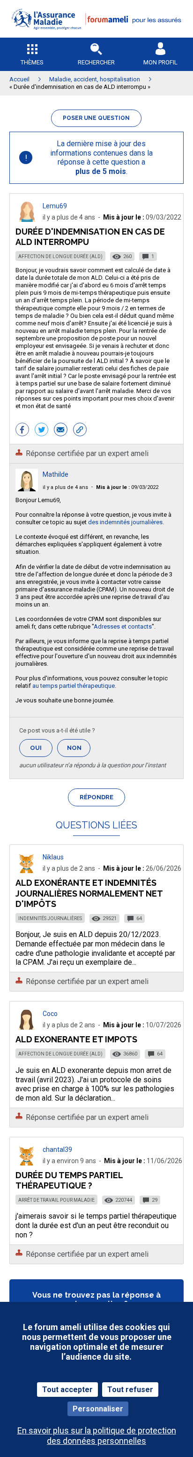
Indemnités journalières (50, 918)
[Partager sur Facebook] (22, 431)
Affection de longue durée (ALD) (60, 256)
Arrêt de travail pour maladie (56, 1200)
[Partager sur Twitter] (41, 431)
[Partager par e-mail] (60, 431)
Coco (50, 1013)
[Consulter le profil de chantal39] (26, 1162)
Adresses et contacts (123, 626)
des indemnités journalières (125, 522)
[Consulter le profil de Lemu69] (26, 219)
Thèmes (32, 62)
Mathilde (55, 474)
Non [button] (78, 750)
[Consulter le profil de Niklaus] (26, 870)
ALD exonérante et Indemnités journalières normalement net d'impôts (89, 893)
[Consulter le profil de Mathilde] (26, 488)
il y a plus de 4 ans (65, 487)
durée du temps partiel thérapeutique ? (69, 1180)
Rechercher (96, 62)
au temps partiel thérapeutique (73, 685)
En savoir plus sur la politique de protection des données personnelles (96, 1435)
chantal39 (57, 1149)
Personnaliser (98, 1408)
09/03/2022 (127, 487)
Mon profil (160, 62)
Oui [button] (41, 747)
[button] (96, 35)
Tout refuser (130, 1389)
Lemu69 (55, 206)
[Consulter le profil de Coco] (26, 1027)
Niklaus (53, 857)
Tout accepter (67, 1389)
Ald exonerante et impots (76, 1039)
